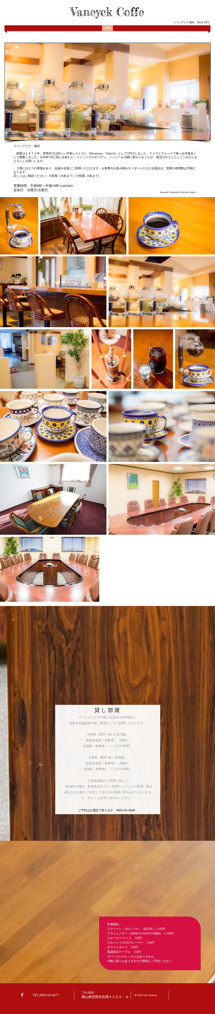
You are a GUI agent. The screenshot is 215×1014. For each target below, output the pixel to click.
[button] (97, 319)
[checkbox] (10, 318)
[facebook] (22, 994)
